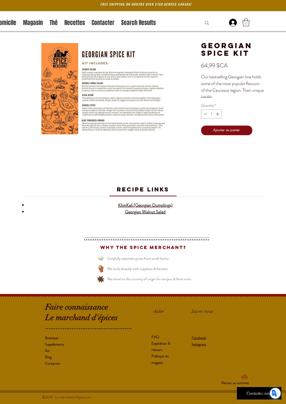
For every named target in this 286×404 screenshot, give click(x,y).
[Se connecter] (233, 22)
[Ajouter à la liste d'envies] (259, 130)
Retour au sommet (235, 382)
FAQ (155, 337)
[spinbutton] (211, 114)
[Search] (207, 23)
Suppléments (54, 344)
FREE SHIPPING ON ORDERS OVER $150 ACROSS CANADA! (146, 4)
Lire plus (206, 96)
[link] (143, 189)
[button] (246, 22)
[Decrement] (205, 114)
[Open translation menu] (275, 393)
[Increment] (218, 114)
